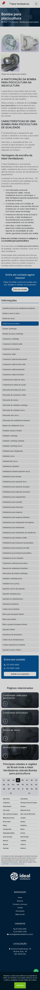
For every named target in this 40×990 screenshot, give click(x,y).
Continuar (20, 985)
